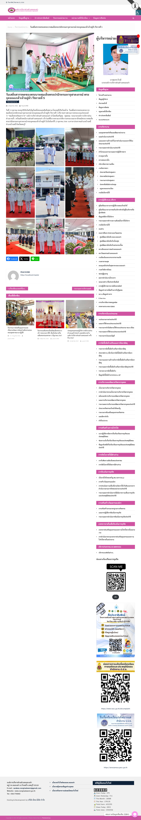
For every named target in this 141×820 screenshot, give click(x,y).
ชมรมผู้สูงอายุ (103, 274)
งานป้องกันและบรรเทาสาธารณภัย (110, 257)
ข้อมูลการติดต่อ (99, 18)
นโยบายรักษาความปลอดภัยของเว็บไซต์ (65, 791)
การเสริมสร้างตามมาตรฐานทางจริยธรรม (112, 509)
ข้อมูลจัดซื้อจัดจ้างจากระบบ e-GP (110, 375)
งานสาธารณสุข (104, 261)
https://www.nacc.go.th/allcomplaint (115, 708)
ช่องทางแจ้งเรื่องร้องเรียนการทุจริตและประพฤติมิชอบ (116, 441)
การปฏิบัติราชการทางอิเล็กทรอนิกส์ (110, 286)
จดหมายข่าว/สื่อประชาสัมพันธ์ (109, 282)
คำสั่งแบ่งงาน (103, 421)
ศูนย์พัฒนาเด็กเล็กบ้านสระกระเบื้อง (111, 245)
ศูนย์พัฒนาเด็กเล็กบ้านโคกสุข (109, 241)
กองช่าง (101, 229)
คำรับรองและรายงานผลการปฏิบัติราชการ (112, 152)
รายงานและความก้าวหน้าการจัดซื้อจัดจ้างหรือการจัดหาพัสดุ (117, 361)
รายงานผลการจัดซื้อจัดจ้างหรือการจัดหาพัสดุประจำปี (116, 367)
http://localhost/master (29, 275)
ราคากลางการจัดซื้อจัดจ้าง (107, 371)
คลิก (115, 597)
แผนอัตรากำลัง (104, 416)
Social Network (104, 120)
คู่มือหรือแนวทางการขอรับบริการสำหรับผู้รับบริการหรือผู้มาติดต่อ (116, 211)
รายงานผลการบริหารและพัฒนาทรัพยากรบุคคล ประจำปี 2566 (84, 289)
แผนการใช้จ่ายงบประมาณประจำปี (110, 323)
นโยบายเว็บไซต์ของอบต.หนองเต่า (63, 782)
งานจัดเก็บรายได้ (104, 193)
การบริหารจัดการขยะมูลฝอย (108, 302)
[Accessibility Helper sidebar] (138, 12)
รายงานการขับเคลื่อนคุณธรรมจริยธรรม (111, 412)
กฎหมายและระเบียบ (106, 188)
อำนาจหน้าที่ (103, 103)
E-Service (102, 298)
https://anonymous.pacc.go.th (115, 767)
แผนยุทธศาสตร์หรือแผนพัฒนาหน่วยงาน (112, 133)
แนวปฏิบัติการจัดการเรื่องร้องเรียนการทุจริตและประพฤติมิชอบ (114, 435)
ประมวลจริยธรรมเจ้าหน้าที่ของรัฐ (110, 408)
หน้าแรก (11, 18)
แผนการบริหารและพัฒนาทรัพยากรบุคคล (112, 400)
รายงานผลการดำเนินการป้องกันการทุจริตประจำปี (115, 517)
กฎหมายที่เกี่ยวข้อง (105, 111)
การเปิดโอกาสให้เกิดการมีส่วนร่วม (110, 465)
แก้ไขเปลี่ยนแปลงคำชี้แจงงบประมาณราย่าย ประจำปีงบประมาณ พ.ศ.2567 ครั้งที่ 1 (18, 289)
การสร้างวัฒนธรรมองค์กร (107, 482)
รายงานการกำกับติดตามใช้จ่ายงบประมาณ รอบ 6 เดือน (116, 328)
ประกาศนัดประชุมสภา (107, 176)
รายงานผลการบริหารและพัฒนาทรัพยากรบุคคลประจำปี (117, 404)
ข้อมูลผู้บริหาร (103, 99)
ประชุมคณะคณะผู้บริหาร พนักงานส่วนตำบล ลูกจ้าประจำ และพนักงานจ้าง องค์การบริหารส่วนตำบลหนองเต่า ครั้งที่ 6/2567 (80, 334)
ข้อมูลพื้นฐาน (24, 18)
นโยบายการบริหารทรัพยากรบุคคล (110, 388)
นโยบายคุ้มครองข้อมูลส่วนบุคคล (62, 787)
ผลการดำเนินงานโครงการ (107, 278)
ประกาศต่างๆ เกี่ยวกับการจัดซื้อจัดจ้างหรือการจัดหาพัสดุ (115, 354)
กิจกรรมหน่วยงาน (60, 18)
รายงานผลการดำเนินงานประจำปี (109, 148)
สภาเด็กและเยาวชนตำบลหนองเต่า (110, 249)
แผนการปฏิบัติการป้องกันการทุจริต (110, 513)
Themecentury (46, 818)
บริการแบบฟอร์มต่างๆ (106, 553)
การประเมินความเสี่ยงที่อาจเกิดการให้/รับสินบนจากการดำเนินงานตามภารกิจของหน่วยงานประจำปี (117, 487)
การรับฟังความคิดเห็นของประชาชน (110, 461)
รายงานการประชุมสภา (107, 180)
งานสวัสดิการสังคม (105, 270)
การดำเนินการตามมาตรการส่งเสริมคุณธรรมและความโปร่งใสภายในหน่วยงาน (116, 538)
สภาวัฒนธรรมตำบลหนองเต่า (108, 253)
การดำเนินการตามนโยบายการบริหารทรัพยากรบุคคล (116, 392)
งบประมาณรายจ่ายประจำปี (108, 319)
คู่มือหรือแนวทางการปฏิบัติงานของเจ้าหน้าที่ (113, 206)
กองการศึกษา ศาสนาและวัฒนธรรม (110, 233)
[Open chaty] (135, 814)
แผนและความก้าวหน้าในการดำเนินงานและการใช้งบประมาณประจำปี (116, 142)
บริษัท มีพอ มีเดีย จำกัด (36, 800)
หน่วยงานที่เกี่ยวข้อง (80, 18)
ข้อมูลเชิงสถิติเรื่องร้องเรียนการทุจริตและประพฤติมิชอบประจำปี (117, 446)
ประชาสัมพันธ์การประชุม (108, 184)
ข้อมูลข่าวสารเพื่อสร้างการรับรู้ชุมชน (110, 290)
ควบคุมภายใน (103, 156)
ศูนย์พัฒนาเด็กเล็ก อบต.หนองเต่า (110, 237)
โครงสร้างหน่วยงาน (105, 95)
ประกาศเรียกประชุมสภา (108, 172)
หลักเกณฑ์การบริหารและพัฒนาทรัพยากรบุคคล (114, 396)
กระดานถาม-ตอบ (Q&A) (107, 306)
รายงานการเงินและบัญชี (107, 336)
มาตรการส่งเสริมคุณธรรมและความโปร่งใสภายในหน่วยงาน (117, 531)
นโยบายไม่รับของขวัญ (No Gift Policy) (111, 478)
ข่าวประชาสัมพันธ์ (42, 18)
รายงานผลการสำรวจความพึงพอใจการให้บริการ (114, 221)
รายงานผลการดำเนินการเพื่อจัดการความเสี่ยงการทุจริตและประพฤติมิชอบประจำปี (117, 494)
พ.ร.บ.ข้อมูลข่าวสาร (105, 294)
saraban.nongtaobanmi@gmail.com (27, 788)
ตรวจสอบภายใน (104, 160)
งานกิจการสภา (103, 168)
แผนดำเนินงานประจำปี (106, 137)
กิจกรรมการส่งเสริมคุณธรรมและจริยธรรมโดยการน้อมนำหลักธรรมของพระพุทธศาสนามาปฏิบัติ (20, 330)
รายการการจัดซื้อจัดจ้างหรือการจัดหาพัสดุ (112, 349)
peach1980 (24, 106)
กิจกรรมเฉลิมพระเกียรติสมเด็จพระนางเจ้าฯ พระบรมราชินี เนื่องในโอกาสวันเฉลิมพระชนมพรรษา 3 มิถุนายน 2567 (50, 333)
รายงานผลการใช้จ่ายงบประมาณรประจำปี (112, 332)
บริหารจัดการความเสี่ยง (106, 164)
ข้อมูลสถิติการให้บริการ (106, 217)
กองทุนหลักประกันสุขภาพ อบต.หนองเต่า (112, 266)
